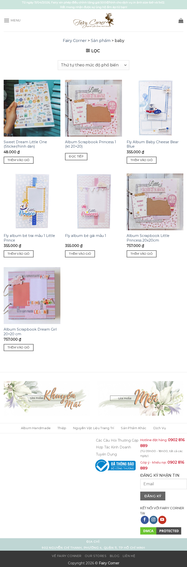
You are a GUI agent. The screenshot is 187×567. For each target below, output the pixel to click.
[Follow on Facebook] (145, 520)
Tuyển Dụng (106, 454)
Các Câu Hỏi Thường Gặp (117, 440)
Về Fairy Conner (67, 556)
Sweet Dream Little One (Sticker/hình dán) (25, 144)
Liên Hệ (129, 556)
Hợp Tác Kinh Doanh (113, 447)
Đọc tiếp (76, 156)
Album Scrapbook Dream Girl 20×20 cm (30, 331)
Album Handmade (36, 428)
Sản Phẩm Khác (133, 428)
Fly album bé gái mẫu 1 (85, 235)
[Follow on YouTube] (162, 520)
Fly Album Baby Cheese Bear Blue (152, 144)
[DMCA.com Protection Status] (160, 530)
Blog (114, 556)
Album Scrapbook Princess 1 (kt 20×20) (90, 144)
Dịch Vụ (159, 428)
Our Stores (95, 556)
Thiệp (61, 428)
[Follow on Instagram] (154, 520)
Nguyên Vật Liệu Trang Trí (93, 428)
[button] (12, 20)
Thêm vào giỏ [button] (19, 160)
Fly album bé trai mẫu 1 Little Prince (29, 238)
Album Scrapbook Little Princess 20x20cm (148, 238)
